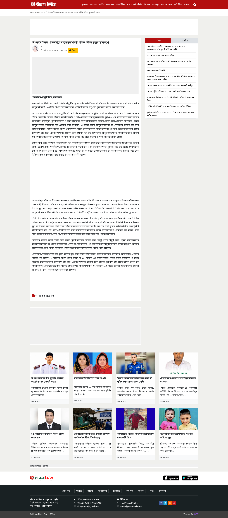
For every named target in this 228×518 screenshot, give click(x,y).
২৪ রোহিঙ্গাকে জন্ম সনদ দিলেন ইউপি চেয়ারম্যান (47, 436)
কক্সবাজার (110, 4)
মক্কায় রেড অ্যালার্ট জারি (156, 70)
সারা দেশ (39, 12)
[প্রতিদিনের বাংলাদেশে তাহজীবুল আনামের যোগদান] (178, 363)
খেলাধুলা (155, 4)
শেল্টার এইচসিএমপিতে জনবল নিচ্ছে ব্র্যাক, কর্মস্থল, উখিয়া (169, 106)
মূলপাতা (85, 4)
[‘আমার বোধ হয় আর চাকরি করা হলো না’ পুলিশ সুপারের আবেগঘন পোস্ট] (135, 363)
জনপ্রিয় (185, 40)
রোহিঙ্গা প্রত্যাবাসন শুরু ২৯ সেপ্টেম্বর (160, 55)
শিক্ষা (180, 4)
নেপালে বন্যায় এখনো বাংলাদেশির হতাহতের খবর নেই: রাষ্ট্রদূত (170, 85)
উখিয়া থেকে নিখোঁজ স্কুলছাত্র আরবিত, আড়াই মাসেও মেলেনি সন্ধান (47, 380)
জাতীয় (101, 4)
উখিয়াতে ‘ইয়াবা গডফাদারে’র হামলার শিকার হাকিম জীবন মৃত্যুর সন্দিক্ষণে (70, 42)
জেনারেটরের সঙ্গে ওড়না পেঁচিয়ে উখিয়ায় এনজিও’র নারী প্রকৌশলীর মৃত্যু (91, 436)
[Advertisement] (114, 26)
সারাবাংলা (93, 4)
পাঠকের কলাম (166, 4)
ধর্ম (175, 4)
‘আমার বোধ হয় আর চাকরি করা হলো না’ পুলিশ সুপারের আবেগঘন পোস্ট (134, 380)
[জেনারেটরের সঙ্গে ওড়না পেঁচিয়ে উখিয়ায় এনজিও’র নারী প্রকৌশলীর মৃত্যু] (92, 419)
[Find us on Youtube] (174, 503)
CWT (195, 514)
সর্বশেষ (158, 40)
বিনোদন (147, 4)
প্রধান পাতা (66, 491)
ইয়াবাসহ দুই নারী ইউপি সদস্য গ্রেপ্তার (90, 378)
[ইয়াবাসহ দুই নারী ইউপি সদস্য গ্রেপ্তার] (92, 363)
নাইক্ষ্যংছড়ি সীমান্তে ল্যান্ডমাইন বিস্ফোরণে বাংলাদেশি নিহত (135, 436)
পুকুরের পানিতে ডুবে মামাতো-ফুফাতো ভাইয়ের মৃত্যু (176, 436)
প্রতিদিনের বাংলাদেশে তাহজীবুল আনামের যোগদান (178, 380)
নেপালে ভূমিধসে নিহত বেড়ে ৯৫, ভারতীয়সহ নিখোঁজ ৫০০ (169, 91)
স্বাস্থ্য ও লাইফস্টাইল (134, 4)
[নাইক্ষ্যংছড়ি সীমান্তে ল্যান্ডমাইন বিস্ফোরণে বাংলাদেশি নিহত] (135, 419)
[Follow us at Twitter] (165, 503)
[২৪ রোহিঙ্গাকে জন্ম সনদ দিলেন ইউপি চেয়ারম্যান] (49, 419)
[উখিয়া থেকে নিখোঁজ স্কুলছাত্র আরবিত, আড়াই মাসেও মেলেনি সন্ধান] (49, 363)
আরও (186, 4)
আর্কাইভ (79, 491)
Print (73, 50)
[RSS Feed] (170, 503)
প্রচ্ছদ (32, 12)
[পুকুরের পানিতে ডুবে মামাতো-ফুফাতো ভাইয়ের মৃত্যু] (178, 419)
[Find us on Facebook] (161, 503)
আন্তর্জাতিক (120, 4)
